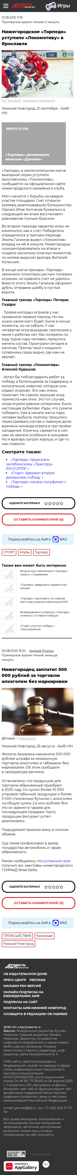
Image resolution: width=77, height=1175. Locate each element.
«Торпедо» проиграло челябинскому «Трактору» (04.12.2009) (29, 464)
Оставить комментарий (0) (39, 519)
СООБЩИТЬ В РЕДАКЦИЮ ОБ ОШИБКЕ (35, 1014)
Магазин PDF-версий (22, 986)
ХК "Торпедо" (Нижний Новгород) (28, 101)
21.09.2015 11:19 (12, 17)
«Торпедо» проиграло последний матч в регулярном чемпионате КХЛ (44, 600)
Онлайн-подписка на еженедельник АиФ (23, 994)
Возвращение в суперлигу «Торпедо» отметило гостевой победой (45, 614)
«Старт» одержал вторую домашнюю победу (30, 475)
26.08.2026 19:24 (14, 651)
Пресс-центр (14, 980)
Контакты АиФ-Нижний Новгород (34, 1008)
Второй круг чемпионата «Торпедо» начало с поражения (44, 572)
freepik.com (27, 738)
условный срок (57, 861)
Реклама (38, 980)
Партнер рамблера (40, 1154)
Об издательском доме (25, 974)
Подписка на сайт (20, 1002)
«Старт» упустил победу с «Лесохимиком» (37, 627)
